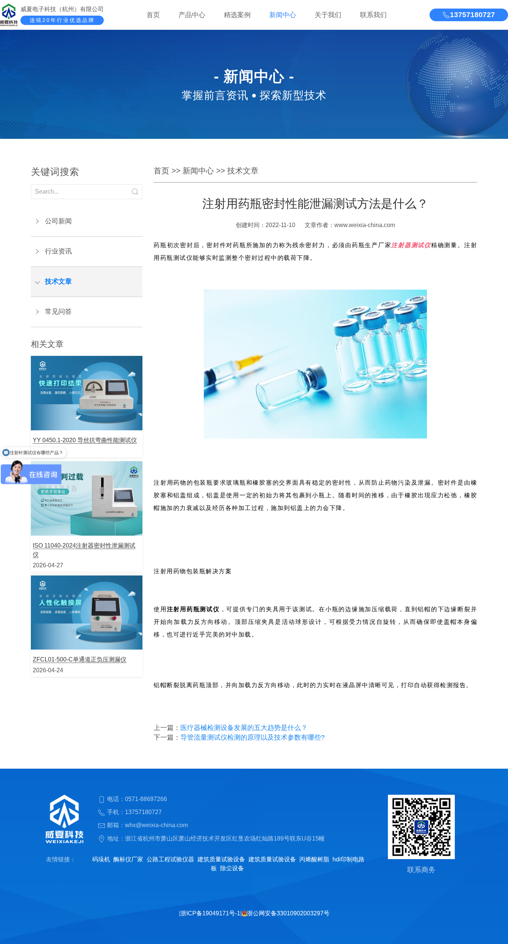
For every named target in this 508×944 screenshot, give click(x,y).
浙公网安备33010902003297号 (288, 913)
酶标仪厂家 (128, 859)
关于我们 (328, 15)
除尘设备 (232, 868)
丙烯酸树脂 (314, 859)
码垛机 (101, 859)
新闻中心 (282, 15)
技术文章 (58, 281)
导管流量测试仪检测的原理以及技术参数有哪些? (252, 737)
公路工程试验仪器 (170, 859)
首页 (153, 15)
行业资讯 (58, 251)
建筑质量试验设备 (221, 859)
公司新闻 (58, 221)
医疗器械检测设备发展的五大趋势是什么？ (244, 727)
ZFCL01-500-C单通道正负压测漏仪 (79, 659)
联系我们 (373, 15)
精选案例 (237, 15)
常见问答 (58, 311)
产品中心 (192, 15)
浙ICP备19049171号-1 (210, 913)
